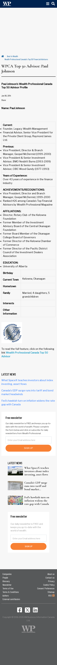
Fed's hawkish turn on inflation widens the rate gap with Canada (36, 501)
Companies (7, 573)
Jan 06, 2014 (6, 95)
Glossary (6, 581)
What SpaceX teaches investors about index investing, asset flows (36, 471)
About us (51, 573)
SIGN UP (28, 448)
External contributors (11, 599)
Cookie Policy (49, 584)
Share (3, 100)
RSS (50, 595)
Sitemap (51, 591)
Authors (5, 595)
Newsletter (6, 584)
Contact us (50, 577)
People (5, 577)
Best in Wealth (12, 56)
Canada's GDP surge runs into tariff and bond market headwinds (35, 486)
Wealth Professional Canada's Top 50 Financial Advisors (26, 59)
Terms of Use (7, 588)
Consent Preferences (46, 588)
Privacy (51, 581)
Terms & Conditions (10, 591)
